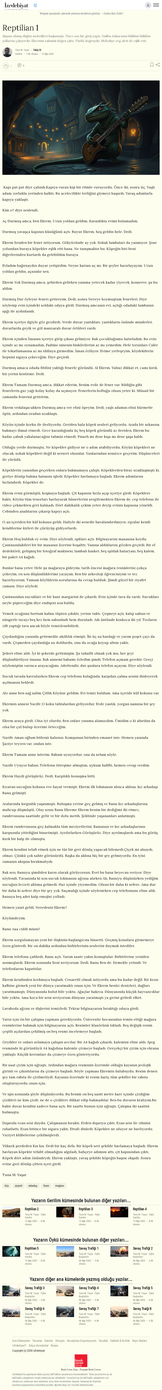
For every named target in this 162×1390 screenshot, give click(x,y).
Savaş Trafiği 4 (89, 1288)
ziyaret (18, 1185)
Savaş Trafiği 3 (35, 1288)
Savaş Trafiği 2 (143, 1248)
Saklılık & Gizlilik (120, 1341)
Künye (54, 1345)
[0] (5, 65)
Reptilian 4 (140, 1209)
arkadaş (32, 1185)
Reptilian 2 (32, 1209)
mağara (59, 1185)
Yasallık (103, 1341)
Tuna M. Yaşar (22, 49)
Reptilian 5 (32, 1248)
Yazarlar (37, 1341)
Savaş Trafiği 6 (35, 1309)
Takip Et (37, 49)
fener (46, 1185)
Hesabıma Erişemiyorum (82, 1341)
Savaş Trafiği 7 (89, 1309)
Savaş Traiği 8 (142, 1309)
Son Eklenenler (21, 1341)
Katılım (49, 1341)
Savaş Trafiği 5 (143, 1288)
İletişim (60, 1341)
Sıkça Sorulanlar (39, 1345)
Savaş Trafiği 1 (89, 1248)
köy (7, 1185)
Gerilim (18, 53)
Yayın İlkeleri (139, 1341)
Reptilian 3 (86, 1209)
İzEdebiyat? (19, 1345)
